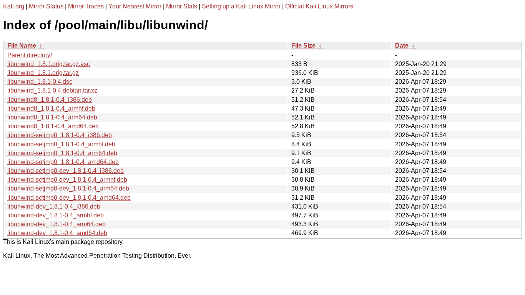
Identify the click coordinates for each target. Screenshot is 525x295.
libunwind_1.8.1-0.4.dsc (39, 81)
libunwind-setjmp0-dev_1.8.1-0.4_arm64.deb (68, 188)
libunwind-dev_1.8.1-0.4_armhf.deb (55, 215)
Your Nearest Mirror (134, 6)
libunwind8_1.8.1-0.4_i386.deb (49, 99)
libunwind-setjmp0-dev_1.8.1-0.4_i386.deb (65, 170)
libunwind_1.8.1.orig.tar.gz (43, 73)
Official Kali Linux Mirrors (319, 6)
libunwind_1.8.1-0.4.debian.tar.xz (52, 90)
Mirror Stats (181, 6)
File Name (21, 45)
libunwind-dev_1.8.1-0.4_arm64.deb (56, 224)
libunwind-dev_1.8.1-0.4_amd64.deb (57, 233)
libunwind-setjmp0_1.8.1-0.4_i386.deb (59, 135)
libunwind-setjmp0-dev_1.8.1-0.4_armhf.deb (67, 179)
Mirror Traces (86, 6)
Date (402, 45)
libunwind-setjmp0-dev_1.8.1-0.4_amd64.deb (69, 197)
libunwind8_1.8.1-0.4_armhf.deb (51, 108)
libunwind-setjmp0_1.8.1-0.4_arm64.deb (62, 153)
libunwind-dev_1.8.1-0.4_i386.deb (53, 206)
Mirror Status (46, 6)
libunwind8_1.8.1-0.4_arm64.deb (52, 117)
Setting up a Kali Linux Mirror (241, 6)
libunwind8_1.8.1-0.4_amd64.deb (53, 126)
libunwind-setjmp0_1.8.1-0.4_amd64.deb (63, 162)
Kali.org (13, 6)
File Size (303, 45)
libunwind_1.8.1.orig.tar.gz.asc (48, 64)
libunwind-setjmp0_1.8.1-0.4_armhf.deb (61, 144)
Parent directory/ (29, 55)
